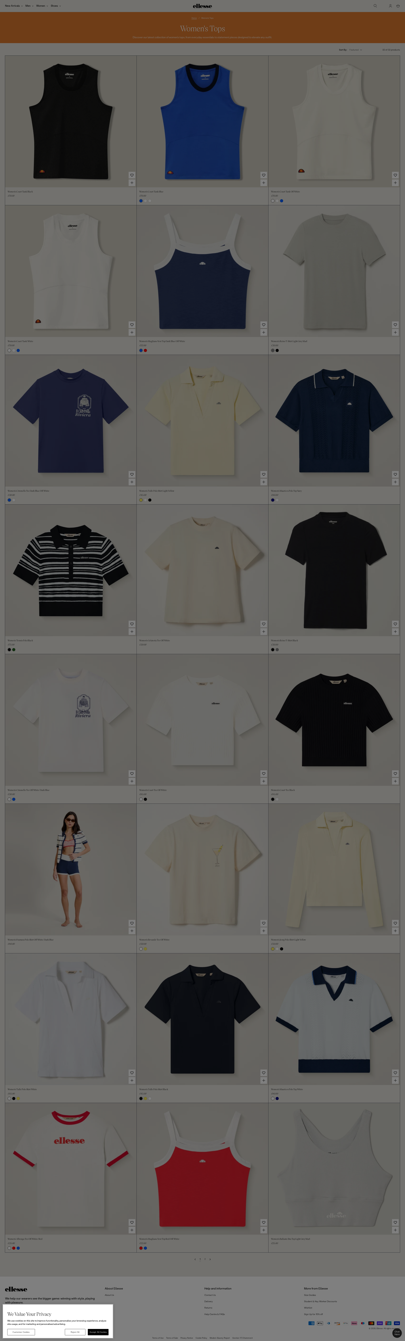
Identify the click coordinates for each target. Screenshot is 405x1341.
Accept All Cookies (98, 1332)
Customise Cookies (21, 1332)
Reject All (75, 1332)
